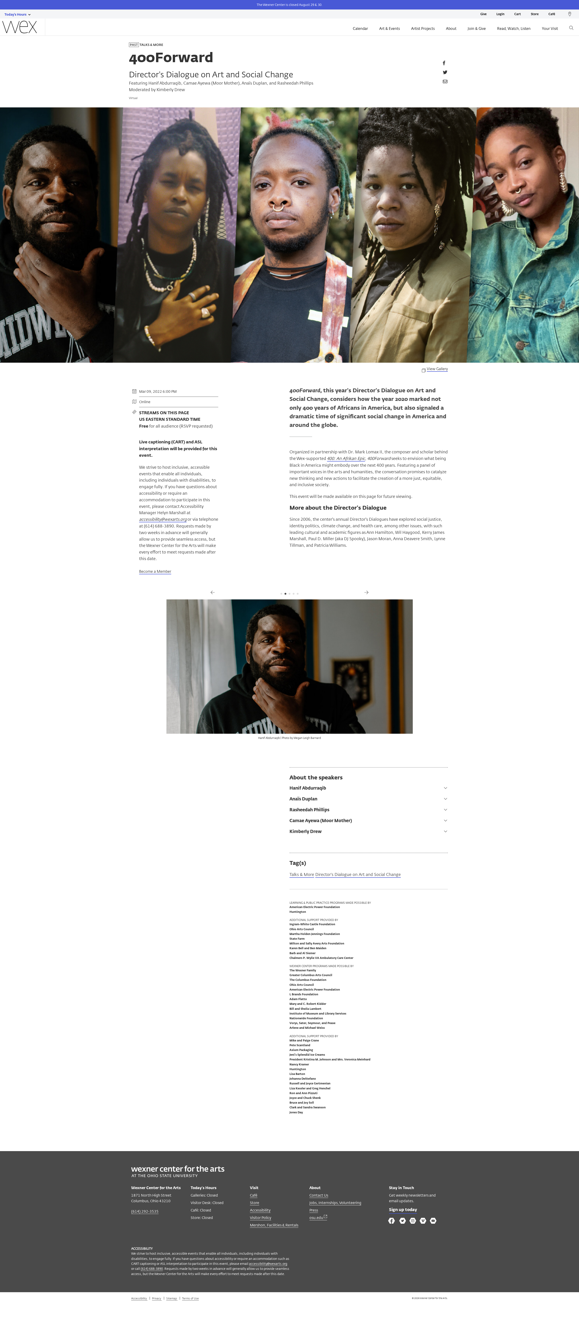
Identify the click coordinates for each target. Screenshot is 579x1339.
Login (500, 14)
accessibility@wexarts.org (268, 1263)
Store (535, 14)
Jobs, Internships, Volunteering (335, 1202)
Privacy (157, 1298)
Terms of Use (190, 1298)
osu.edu (316, 1217)
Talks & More (302, 874)
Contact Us (318, 1195)
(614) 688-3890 (152, 1268)
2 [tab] (285, 594)
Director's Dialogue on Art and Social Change (358, 874)
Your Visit (550, 28)
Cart (517, 14)
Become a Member (155, 571)
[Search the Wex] (571, 28)
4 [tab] (293, 594)
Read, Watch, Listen (514, 28)
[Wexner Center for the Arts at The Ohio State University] (177, 1175)
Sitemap (172, 1298)
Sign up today (403, 1210)
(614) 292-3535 (145, 1211)
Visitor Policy (260, 1217)
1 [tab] (281, 594)
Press (313, 1210)
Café (551, 14)
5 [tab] (298, 594)
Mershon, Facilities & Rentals (274, 1225)
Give (483, 14)
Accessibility (260, 1210)
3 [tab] (289, 594)
